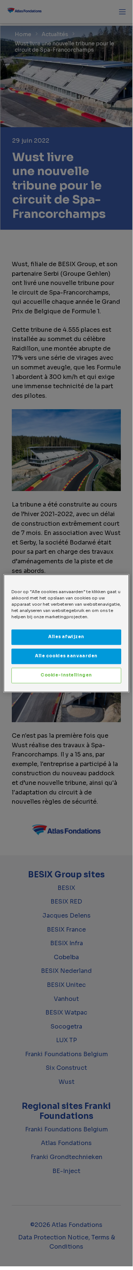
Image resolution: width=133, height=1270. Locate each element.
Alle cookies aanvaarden (66, 655)
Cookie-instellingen (66, 675)
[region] (66, 633)
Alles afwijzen (66, 636)
